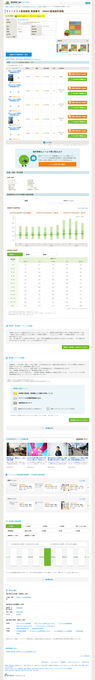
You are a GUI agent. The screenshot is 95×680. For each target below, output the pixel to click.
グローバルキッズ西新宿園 (23, 623)
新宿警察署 (19, 608)
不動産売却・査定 (22, 668)
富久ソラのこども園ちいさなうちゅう (45, 623)
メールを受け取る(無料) (57, 164)
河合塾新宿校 (79, 631)
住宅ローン (42, 668)
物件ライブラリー (50, 668)
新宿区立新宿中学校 (37, 628)
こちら (68, 572)
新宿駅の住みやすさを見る (79, 420)
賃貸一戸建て (45, 665)
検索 (88, 3)
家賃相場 (51, 665)
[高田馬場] (70, 557)
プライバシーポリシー (74, 662)
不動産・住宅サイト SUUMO (13, 6)
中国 (31, 670)
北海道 (6, 670)
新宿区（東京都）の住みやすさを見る (75, 347)
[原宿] (25, 557)
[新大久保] (59, 557)
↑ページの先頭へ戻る (85, 655)
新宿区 (45, 6)
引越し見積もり (35, 668)
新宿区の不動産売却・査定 (19, 54)
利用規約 (63, 662)
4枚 (10, 125)
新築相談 (29, 668)
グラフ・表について (83, 208)
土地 (86, 665)
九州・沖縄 (35, 670)
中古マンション (67, 665)
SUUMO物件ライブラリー (29, 6)
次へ (87, 557)
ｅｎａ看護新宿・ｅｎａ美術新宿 (63, 631)
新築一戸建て (75, 665)
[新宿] (47, 557)
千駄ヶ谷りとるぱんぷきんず (24, 626)
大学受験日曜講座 (21, 631)
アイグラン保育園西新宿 (65, 623)
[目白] (81, 557)
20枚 (10, 82)
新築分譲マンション (58, 665)
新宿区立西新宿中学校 (22, 628)
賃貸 (38, 16)
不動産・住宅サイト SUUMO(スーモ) (13, 665)
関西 (25, 670)
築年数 (28, 254)
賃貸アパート (38, 665)
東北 (10, 670)
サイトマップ (54, 662)
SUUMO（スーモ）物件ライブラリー (17, 2)
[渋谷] (13, 557)
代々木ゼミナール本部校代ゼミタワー (40, 631)
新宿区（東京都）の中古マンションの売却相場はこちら (21, 651)
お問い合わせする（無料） (77, 74)
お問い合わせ (85, 662)
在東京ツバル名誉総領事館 (23, 597)
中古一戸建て (81, 665)
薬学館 (18, 633)
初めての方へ (45, 662)
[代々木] (36, 557)
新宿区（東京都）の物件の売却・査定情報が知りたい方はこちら (23, 59)
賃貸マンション (30, 665)
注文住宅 (7, 668)
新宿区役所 (19, 612)
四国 (28, 670)
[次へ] (87, 487)
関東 (13, 670)
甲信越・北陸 (17, 670)
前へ (7, 557)
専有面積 (11, 254)
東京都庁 (18, 614)
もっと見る (82, 480)
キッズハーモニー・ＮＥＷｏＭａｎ (45, 626)
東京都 (40, 6)
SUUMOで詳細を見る (77, 79)
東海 (22, 670)
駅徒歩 (44, 254)
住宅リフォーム (13, 668)
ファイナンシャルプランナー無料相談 (63, 668)
